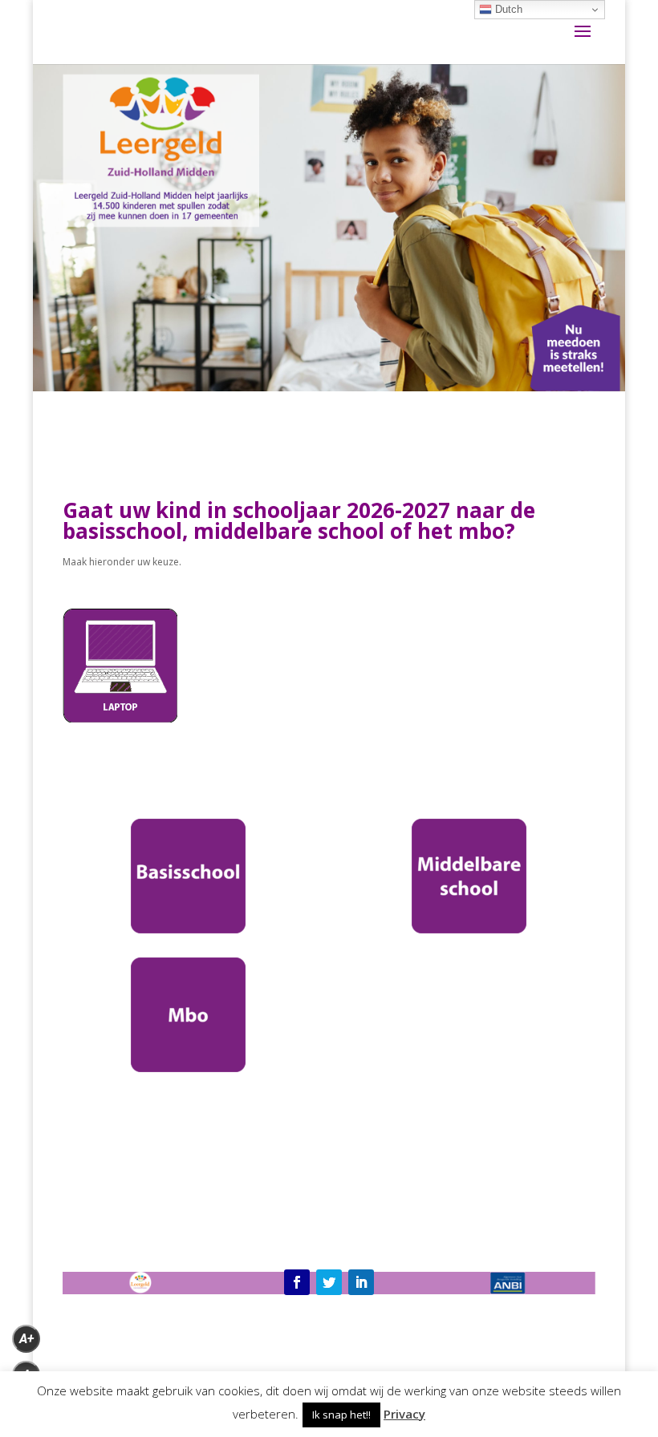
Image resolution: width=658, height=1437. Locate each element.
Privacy (404, 1414)
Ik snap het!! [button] (341, 1414)
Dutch (507, 9)
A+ (26, 1338)
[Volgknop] (297, 1282)
